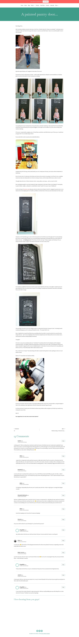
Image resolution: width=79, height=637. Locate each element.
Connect (47, 5)
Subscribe (52, 5)
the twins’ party (26, 189)
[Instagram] (37, 631)
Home (22, 5)
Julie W (19, 575)
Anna (19, 540)
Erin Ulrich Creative (46, 633)
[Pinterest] (42, 631)
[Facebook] (39, 631)
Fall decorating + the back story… (58, 429)
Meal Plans (42, 5)
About (25, 5)
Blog (29, 5)
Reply (63, 440)
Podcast (37, 5)
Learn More (45, 1)
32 (16, 429)
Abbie (21, 456)
